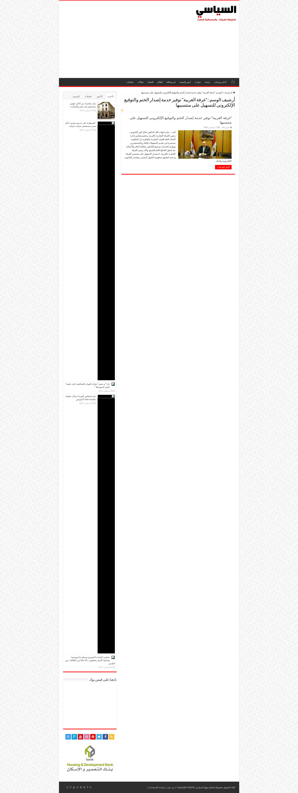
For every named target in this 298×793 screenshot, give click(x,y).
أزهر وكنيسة (185, 82)
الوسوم (76, 96)
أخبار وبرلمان (220, 82)
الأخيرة (110, 96)
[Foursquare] (74, 737)
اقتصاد (150, 82)
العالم (160, 82)
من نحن (171, 787)
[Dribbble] (87, 737)
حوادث (198, 82)
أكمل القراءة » (223, 167)
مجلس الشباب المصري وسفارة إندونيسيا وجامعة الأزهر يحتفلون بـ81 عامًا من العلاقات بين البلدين (90, 660)
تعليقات (88, 96)
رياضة (207, 82)
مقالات (140, 82)
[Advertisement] (149, 48)
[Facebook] (105, 737)
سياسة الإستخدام (157, 787)
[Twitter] (99, 737)
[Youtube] (80, 737)
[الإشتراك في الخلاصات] (122, 110)
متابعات (129, 82)
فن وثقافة (171, 82)
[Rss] (111, 737)
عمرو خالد (226, 127)
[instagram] (68, 737)
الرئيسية (233, 81)
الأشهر (100, 96)
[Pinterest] (93, 737)
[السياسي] (216, 13)
